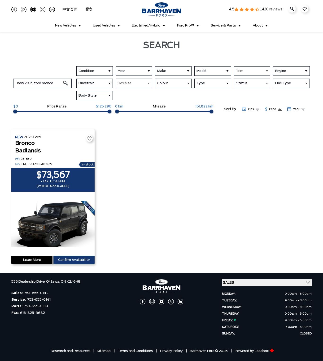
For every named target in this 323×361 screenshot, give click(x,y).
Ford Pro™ (185, 25)
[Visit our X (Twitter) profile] (42, 9)
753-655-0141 (39, 299)
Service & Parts (223, 25)
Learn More (32, 260)
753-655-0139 (36, 306)
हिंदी (89, 9)
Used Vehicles (104, 25)
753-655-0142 (36, 293)
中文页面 (70, 9)
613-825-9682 (32, 313)
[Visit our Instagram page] (23, 9)
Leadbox (262, 351)
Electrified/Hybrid (146, 25)
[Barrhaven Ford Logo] (161, 9)
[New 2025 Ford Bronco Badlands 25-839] (53, 224)
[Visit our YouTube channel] (33, 9)
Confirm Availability (74, 260)
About (258, 25)
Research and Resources (71, 351)
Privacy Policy (171, 351)
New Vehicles (65, 25)
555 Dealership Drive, (28, 281)
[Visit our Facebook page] (14, 9)
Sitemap (104, 351)
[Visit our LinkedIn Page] (52, 9)
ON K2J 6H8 (70, 281)
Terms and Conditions (135, 351)
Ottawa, (53, 281)
